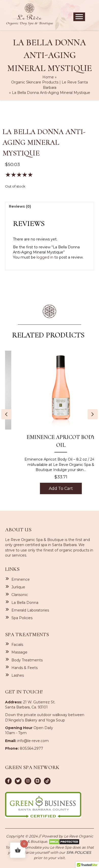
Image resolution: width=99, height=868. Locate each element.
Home (48, 77)
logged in (45, 257)
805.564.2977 (31, 748)
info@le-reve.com (33, 740)
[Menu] (79, 16)
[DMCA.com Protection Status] (64, 841)
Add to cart (50, 488)
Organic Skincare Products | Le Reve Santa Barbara (49, 85)
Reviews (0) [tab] (20, 206)
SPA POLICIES (78, 852)
